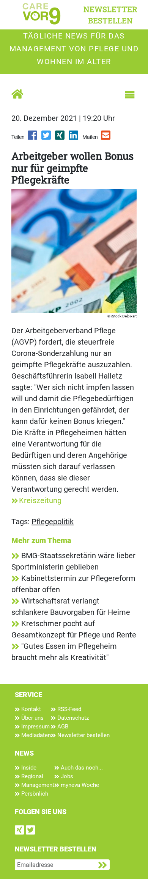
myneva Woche (79, 785)
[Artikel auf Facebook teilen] (33, 137)
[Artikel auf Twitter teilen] (46, 137)
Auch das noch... (81, 767)
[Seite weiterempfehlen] (106, 137)
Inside (28, 767)
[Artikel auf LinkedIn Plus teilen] (74, 137)
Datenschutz (72, 717)
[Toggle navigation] (130, 95)
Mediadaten (35, 735)
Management (37, 785)
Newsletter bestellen (83, 735)
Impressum (35, 726)
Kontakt (30, 709)
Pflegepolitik (52, 521)
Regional (31, 776)
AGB (62, 726)
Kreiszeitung (40, 500)
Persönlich (34, 793)
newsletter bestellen (110, 14)
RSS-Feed (68, 709)
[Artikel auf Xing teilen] (60, 137)
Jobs (66, 776)
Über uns (32, 717)
